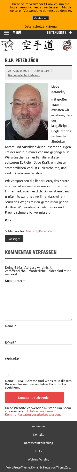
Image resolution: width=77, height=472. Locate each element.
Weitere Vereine (38, 459)
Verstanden (40, 18)
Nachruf (31, 231)
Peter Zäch (47, 231)
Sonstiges (14, 239)
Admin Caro (41, 70)
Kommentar (15, 280)
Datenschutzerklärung (38, 442)
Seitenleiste (56, 32)
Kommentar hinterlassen (24, 75)
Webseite (12, 358)
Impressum (38, 426)
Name (10, 325)
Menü (17, 32)
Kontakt (38, 434)
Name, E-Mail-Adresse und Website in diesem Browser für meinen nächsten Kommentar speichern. (38, 384)
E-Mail (10, 342)
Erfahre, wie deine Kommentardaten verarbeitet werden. (33, 412)
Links (38, 451)
